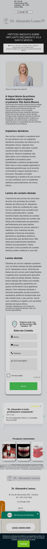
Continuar (23, 544)
